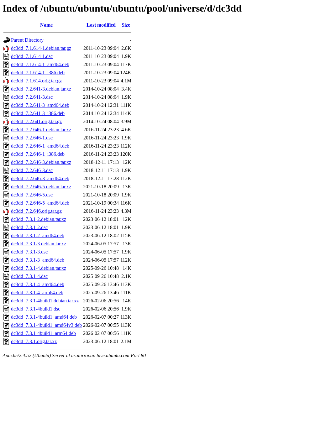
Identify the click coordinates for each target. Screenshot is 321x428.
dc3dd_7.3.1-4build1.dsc (35, 308)
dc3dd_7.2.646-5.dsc (32, 194)
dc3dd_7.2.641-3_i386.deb (38, 113)
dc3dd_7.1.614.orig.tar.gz (36, 80)
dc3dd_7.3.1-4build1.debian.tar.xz (45, 300)
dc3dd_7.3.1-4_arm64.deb (37, 292)
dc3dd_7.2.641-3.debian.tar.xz (41, 88)
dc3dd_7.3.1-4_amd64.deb (37, 284)
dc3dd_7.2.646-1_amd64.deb (40, 146)
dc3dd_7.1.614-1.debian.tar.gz (41, 48)
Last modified (101, 25)
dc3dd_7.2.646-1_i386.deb (38, 154)
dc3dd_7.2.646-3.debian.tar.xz (41, 162)
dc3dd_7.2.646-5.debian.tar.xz (41, 186)
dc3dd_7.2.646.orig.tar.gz (36, 211)
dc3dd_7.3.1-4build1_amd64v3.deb (46, 325)
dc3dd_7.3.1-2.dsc (29, 227)
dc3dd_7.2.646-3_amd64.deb (40, 178)
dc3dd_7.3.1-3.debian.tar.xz (38, 243)
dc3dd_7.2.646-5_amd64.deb (40, 203)
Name (46, 25)
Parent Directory (27, 40)
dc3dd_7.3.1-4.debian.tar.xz (38, 268)
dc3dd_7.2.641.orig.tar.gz (36, 121)
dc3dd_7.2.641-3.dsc (32, 97)
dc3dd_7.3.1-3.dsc (29, 251)
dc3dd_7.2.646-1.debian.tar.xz (41, 129)
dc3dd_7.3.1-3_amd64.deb (37, 260)
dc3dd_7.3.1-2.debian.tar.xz (38, 219)
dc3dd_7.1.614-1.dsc (32, 56)
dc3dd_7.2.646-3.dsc (32, 170)
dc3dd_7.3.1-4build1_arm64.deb (43, 333)
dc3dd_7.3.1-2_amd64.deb (37, 235)
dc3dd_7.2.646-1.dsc (32, 137)
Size (126, 25)
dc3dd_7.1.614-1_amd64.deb (40, 64)
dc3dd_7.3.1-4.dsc (29, 276)
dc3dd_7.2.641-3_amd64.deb (40, 105)
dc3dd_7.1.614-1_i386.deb (38, 72)
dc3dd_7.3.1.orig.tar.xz (34, 341)
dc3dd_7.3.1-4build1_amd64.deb (44, 317)
